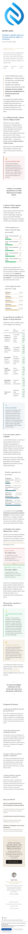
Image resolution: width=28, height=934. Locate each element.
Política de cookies (14, 906)
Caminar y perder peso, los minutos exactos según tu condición (13, 37)
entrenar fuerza (15, 671)
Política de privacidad (13, 902)
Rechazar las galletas (18, 929)
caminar (6, 920)
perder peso (19, 920)
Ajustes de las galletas (7, 931)
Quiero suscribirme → (14, 862)
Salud (5, 918)
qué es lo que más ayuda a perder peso (13, 542)
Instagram (16, 894)
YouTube (11, 894)
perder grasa (11, 920)
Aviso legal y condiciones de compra (13, 904)
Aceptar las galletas (6, 929)
